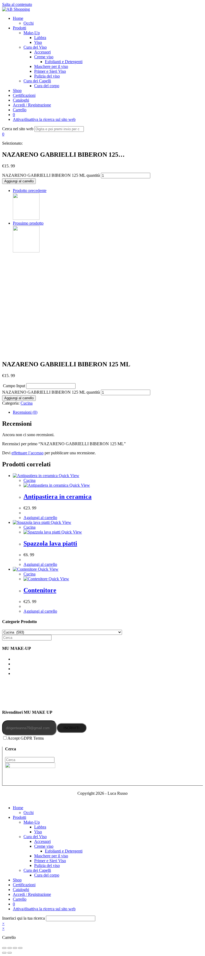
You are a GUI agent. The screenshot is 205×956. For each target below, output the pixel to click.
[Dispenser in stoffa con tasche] (26, 251)
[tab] (108, 412)
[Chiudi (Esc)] (4, 948)
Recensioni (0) (25, 412)
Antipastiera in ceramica (57, 496)
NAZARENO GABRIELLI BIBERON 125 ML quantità (51, 175)
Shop (17, 880)
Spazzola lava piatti (50, 543)
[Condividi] (9, 948)
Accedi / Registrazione (32, 894)
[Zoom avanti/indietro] (20, 948)
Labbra (40, 827)
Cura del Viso (35, 836)
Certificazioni (24, 884)
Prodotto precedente (29, 190)
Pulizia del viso (47, 865)
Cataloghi (21, 889)
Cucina (27, 403)
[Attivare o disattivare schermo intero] (15, 948)
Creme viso (43, 846)
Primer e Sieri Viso (50, 860)
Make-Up (31, 822)
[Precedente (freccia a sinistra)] (4, 953)
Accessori (42, 841)
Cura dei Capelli (37, 870)
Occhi (28, 812)
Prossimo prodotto (28, 223)
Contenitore (39, 590)
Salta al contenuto (17, 4)
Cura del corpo (46, 875)
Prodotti (19, 817)
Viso (38, 832)
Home (18, 807)
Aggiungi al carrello (19, 181)
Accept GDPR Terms (25, 738)
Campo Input (14, 385)
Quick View (68, 475)
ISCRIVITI (72, 728)
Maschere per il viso (51, 856)
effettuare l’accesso (27, 453)
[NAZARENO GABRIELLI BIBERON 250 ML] (26, 218)
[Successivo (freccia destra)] (9, 953)
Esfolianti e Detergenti (63, 851)
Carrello (19, 899)
